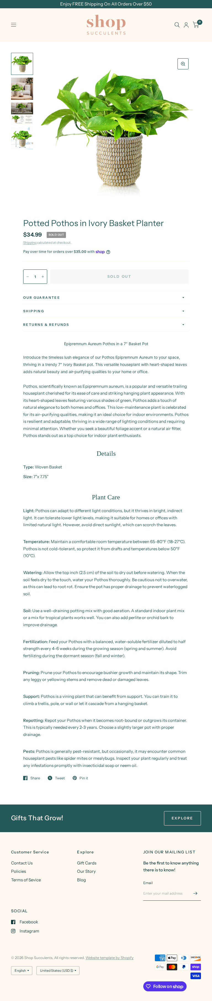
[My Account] (186, 24)
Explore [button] (182, 818)
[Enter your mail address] (195, 893)
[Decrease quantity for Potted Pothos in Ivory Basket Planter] (27, 277)
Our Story (86, 871)
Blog (81, 879)
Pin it (84, 778)
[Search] (177, 24)
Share (35, 778)
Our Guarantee (41, 297)
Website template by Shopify (110, 957)
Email (148, 883)
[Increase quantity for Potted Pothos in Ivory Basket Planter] (43, 277)
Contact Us (22, 863)
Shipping (29, 242)
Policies (18, 871)
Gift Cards (86, 863)
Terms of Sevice (26, 879)
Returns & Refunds (46, 325)
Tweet (60, 778)
